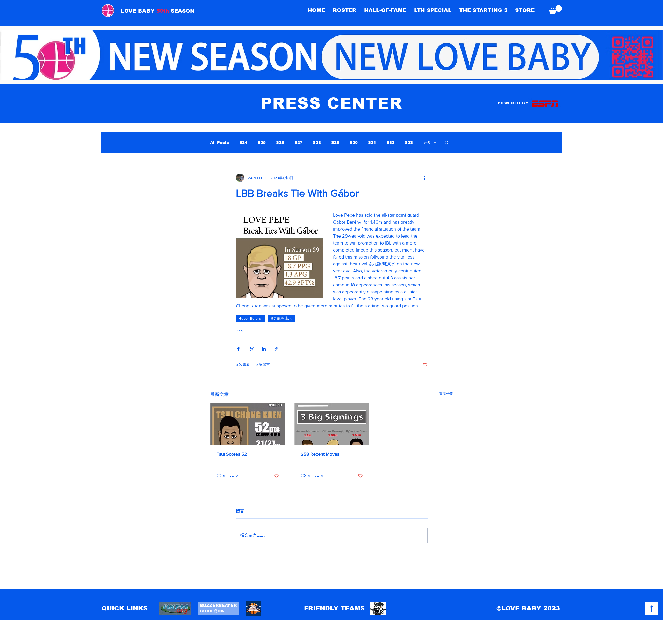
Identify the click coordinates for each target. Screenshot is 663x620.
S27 (298, 142)
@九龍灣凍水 (281, 318)
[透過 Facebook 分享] (238, 348)
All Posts (219, 142)
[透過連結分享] (276, 348)
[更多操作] (424, 178)
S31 (372, 142)
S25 (262, 142)
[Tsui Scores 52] (247, 424)
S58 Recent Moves (320, 454)
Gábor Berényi (250, 318)
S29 (335, 142)
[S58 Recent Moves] (331, 424)
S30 (354, 142)
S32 (390, 142)
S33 (409, 142)
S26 (280, 142)
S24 (243, 142)
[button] (385, 10)
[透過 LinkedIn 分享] (263, 348)
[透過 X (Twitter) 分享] (251, 348)
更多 (427, 142)
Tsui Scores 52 (232, 454)
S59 (240, 331)
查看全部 (446, 394)
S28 (317, 142)
